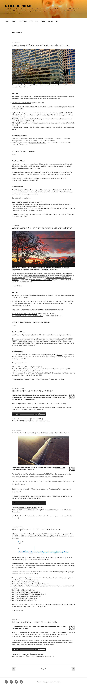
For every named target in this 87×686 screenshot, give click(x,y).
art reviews (65, 275)
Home (6, 21)
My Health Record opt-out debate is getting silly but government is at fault (35, 127)
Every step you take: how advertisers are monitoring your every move (39, 634)
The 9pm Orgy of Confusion (20, 590)
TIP (57, 21)
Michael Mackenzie (45, 496)
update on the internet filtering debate (35, 275)
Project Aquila (60, 467)
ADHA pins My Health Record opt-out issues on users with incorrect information (37, 123)
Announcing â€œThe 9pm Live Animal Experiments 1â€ (29, 578)
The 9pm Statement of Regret (21, 600)
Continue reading (17, 610)
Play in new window (24, 419)
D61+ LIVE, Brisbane (18, 202)
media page (16, 559)
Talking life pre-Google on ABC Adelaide (32, 390)
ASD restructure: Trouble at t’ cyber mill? (24, 314)
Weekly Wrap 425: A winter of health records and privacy (41, 45)
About (13, 21)
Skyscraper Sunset (23, 214)
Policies (39, 682)
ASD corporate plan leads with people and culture (27, 316)
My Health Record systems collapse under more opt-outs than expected (34, 113)
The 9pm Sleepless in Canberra (22, 582)
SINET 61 (68, 190)
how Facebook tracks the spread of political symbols (42, 636)
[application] (29, 414)
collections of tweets (18, 278)
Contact (50, 21)
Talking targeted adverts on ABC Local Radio (35, 622)
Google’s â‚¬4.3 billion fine (37, 143)
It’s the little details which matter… (41, 280)
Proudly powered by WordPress (51, 682)
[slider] (42, 414)
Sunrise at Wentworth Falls (25, 379)
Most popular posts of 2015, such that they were (36, 529)
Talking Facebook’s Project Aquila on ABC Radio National (41, 432)
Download (34, 419)
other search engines (25, 403)
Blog (37, 21)
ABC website (16, 512)
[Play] (14, 414)
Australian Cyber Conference (21, 204)
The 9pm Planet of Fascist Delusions (23, 592)
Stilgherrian (18, 6)
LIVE (31, 21)
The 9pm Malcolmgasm (19, 598)
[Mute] (39, 414)
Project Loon (26, 498)
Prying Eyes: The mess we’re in (21, 103)
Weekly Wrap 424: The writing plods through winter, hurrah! (42, 228)
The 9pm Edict (22, 21)
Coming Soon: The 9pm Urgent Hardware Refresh (27, 584)
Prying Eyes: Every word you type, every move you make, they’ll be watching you (37, 301)
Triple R (52, 339)
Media (43, 21)
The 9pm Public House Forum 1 (22, 596)
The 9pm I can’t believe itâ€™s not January (25, 594)
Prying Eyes (40, 96)
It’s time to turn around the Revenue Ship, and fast (57, 604)
